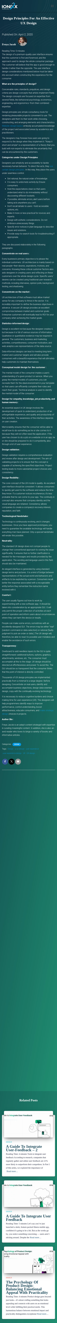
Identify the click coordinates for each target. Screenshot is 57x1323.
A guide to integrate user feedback (28, 1218)
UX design (31, 753)
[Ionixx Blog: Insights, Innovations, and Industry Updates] (10, 6)
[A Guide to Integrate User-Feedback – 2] (28, 1127)
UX (24, 753)
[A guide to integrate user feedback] (28, 1197)
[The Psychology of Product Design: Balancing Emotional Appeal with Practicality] (28, 1263)
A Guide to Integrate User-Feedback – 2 (24, 1148)
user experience (32, 749)
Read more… (12, 1171)
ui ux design (20, 749)
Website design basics (12, 126)
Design (16, 744)
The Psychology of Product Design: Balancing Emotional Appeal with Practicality (27, 1287)
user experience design (12, 753)
